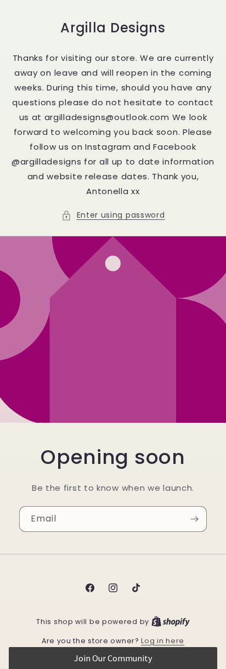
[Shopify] (170, 621)
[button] (113, 215)
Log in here (162, 641)
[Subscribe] (194, 519)
